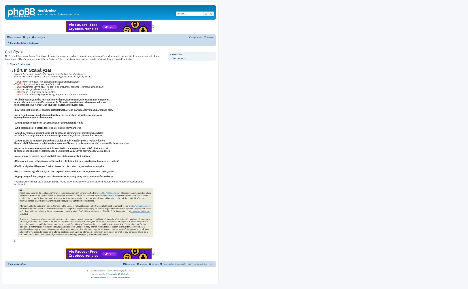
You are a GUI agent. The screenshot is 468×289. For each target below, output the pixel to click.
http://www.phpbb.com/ (140, 211)
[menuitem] (26, 37)
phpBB (101, 271)
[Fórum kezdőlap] (21, 12)
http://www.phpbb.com (140, 206)
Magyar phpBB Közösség (118, 274)
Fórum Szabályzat (178, 58)
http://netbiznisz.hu (110, 193)
